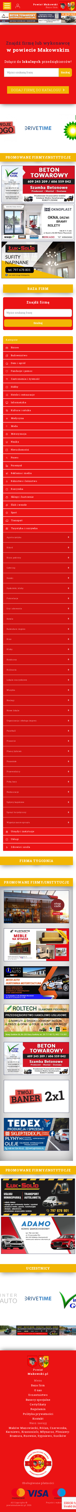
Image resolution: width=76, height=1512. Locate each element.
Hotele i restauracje (22, 394)
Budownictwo (18, 355)
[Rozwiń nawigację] (7, 6)
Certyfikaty (38, 1404)
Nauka (14, 441)
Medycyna (17, 418)
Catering (11, 568)
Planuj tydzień (14, 751)
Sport (13, 512)
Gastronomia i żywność (25, 378)
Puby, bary (12, 782)
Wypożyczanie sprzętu (18, 822)
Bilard (10, 547)
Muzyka (11, 690)
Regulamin (38, 1409)
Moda (14, 426)
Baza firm (38, 1385)
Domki (10, 578)
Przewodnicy (13, 771)
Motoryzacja (18, 433)
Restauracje (13, 792)
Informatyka (18, 402)
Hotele (10, 619)
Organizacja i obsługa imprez (21, 721)
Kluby (10, 649)
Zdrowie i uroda (20, 846)
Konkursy (12, 659)
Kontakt (38, 1418)
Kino (9, 639)
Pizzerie (11, 741)
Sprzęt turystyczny (16, 812)
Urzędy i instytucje (22, 831)
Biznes (14, 347)
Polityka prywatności (38, 1414)
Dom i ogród (18, 363)
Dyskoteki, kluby (15, 588)
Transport (16, 520)
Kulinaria (12, 670)
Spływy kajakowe (15, 802)
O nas (38, 1390)
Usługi (14, 839)
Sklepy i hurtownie (22, 496)
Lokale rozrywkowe (17, 680)
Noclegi (11, 700)
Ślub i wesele (18, 504)
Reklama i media (21, 473)
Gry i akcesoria (14, 608)
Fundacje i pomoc (21, 370)
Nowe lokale (13, 710)
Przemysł (16, 465)
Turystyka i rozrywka (24, 528)
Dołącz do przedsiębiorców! (38, 61)
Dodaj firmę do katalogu (36, 90)
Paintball (11, 731)
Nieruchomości (19, 449)
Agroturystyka (14, 537)
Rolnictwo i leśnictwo (23, 481)
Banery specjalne (38, 1400)
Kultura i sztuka (20, 410)
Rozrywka (16, 488)
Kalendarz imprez (16, 629)
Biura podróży (14, 558)
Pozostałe (12, 761)
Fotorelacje (12, 598)
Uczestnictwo (38, 1395)
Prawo (14, 457)
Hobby (14, 386)
